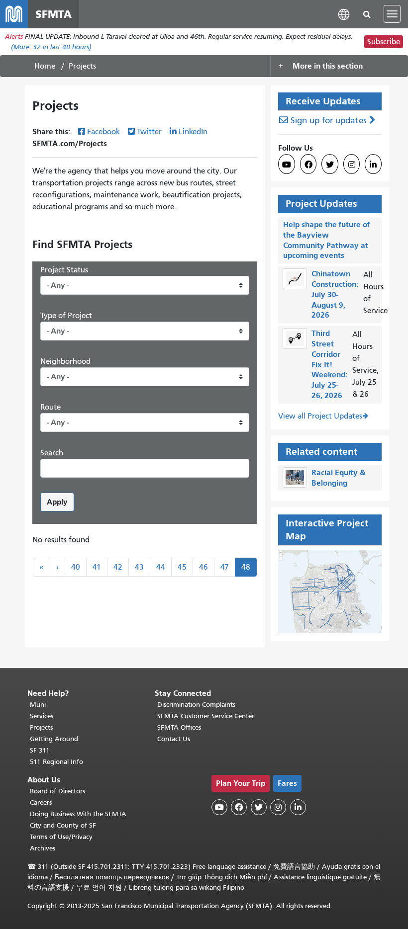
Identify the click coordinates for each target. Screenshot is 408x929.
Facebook (103, 131)
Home (44, 66)
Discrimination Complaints (196, 704)
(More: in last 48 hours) (51, 47)
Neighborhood (65, 361)
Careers (41, 802)
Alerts (14, 36)
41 (97, 567)
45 (182, 567)
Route (50, 407)
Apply (57, 502)
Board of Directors (57, 791)
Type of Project (66, 315)
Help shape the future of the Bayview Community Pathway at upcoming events (326, 240)
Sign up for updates (329, 120)
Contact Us (173, 739)
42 (117, 567)
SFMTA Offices (179, 727)
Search (51, 452)
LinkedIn (193, 131)
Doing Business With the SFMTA (78, 814)
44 (160, 567)
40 (75, 567)
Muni (38, 704)
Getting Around (54, 739)
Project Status (64, 269)
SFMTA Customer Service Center (205, 716)
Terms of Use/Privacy (61, 837)
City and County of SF (63, 825)
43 (139, 567)
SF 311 (40, 750)
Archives (42, 848)
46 (203, 567)
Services (41, 716)
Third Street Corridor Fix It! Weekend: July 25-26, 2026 (329, 364)
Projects (41, 727)
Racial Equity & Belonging (338, 478)
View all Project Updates (320, 416)
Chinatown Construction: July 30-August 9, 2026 (334, 294)
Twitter (149, 131)
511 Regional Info (56, 762)
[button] (344, 13)
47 (224, 567)
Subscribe (383, 41)
